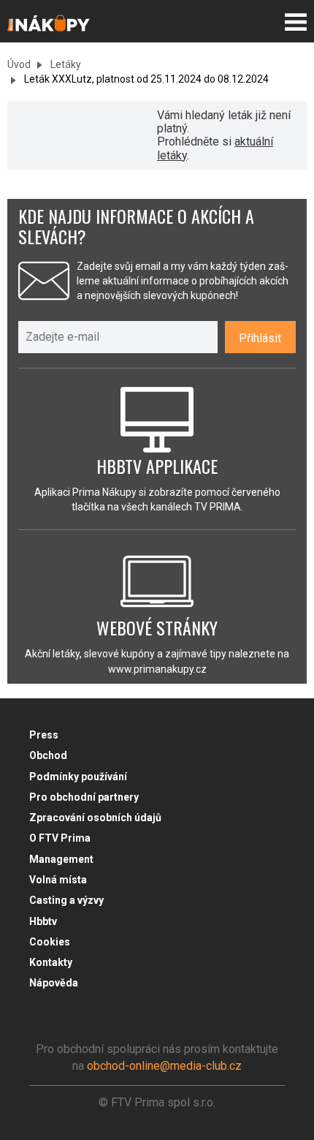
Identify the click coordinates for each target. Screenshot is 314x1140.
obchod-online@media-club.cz (164, 1066)
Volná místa (58, 880)
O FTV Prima (60, 838)
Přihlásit (260, 338)
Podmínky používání (78, 776)
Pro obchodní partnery (84, 797)
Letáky (64, 64)
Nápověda (53, 983)
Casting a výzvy (66, 900)
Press (43, 735)
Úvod (19, 64)
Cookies (49, 942)
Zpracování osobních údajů (95, 817)
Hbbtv (43, 921)
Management (61, 859)
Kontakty (50, 962)
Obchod (48, 755)
